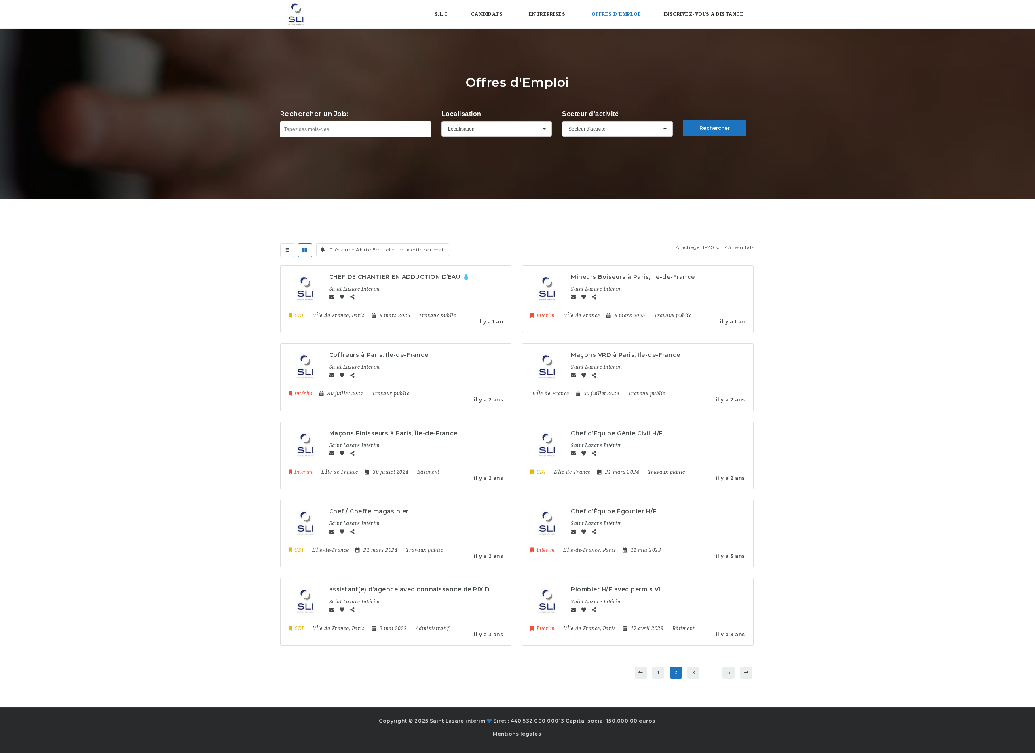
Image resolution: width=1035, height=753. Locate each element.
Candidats (487, 14)
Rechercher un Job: (314, 114)
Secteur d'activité (590, 113)
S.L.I (441, 14)
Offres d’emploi (615, 14)
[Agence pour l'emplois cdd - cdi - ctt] (295, 14)
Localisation (461, 113)
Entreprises (547, 14)
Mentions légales (517, 734)
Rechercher (714, 128)
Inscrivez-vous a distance (704, 14)
